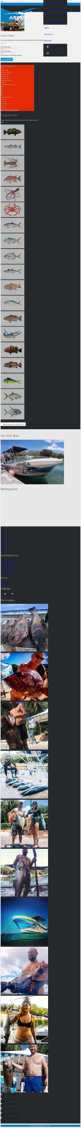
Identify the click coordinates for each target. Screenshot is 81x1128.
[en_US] (7, 594)
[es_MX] (14, 594)
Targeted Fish (5, 544)
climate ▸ (10, 110)
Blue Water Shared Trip (9, 566)
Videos (2, 547)
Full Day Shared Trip (8, 563)
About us (3, 534)
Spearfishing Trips (6, 541)
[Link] (20, 22)
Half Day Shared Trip (8, 560)
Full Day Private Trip (8, 573)
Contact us (4, 550)
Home (2, 531)
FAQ (2, 537)
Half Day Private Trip (8, 569)
